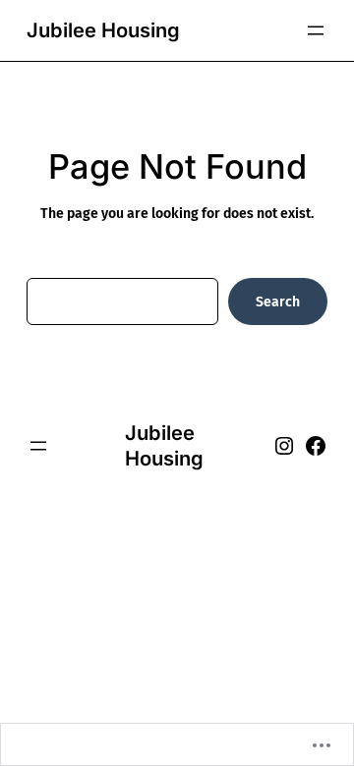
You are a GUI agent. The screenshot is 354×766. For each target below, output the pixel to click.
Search (278, 302)
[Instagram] (284, 446)
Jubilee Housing (103, 30)
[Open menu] (315, 30)
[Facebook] (315, 446)
